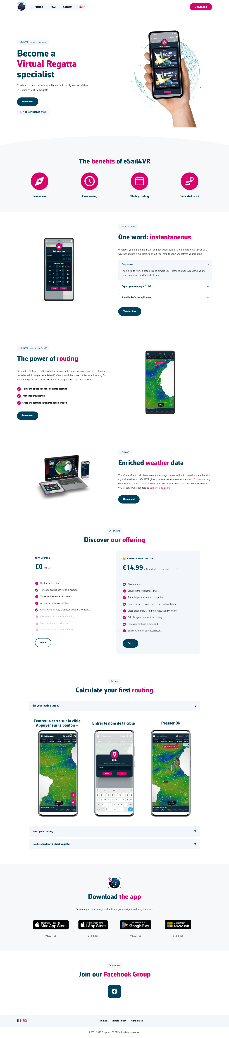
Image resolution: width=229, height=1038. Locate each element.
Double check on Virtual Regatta (51, 844)
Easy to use (127, 264)
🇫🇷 (19, 1021)
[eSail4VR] (21, 6)
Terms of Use (136, 1021)
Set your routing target (46, 706)
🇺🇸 (25, 1021)
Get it (43, 642)
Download (201, 6)
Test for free (129, 311)
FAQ (53, 6)
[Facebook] (114, 991)
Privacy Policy (119, 1021)
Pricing (38, 6)
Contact (67, 6)
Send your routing (43, 831)
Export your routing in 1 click (137, 286)
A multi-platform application (136, 297)
